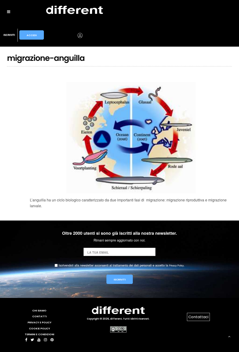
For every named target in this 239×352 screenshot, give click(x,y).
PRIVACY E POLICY (39, 322)
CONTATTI (39, 316)
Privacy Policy (176, 265)
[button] (67, 35)
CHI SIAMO (39, 310)
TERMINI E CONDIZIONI (39, 334)
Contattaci (198, 317)
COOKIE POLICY (39, 328)
